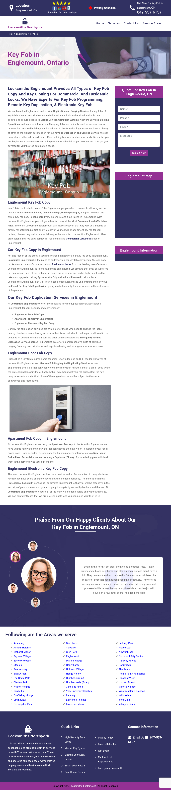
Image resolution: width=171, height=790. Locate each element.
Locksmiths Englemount (83, 786)
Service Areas (152, 23)
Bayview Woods (22, 660)
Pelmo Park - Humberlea (132, 674)
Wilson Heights (22, 687)
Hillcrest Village (75, 669)
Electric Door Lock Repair (74, 757)
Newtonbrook (126, 652)
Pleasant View (127, 678)
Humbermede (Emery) (78, 682)
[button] (35, 602)
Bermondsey (20, 669)
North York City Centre (131, 656)
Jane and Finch (74, 687)
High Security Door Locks (75, 740)
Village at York (127, 704)
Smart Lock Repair (75, 765)
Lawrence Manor (75, 704)
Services (114, 23)
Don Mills (19, 691)
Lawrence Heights (76, 700)
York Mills (124, 700)
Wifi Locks (104, 751)
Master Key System (75, 748)
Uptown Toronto (127, 682)
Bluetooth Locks (107, 744)
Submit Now (139, 153)
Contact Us (131, 23)
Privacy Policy (105, 738)
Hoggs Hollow (73, 674)
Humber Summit (75, 678)
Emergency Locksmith (110, 768)
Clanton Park (20, 682)
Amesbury (19, 643)
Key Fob (34, 33)
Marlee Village (74, 660)
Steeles (18, 665)
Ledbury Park (126, 643)
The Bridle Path (22, 678)
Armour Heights (22, 647)
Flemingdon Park (23, 704)
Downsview (20, 700)
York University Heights (79, 691)
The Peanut (125, 669)
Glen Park (71, 643)
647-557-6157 (149, 12)
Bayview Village (22, 656)
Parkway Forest (127, 660)
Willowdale (125, 695)
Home (100, 23)
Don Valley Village (23, 695)
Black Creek (20, 674)
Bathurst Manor (22, 652)
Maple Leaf (125, 647)
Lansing (70, 695)
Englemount (21, 33)
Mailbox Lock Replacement (105, 759)
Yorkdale (71, 647)
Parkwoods (125, 665)
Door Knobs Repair (75, 772)
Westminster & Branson (132, 691)
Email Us (138, 738)
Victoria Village (127, 687)
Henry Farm (72, 665)
